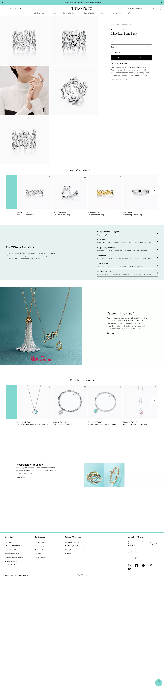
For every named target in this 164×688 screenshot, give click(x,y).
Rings (130, 24)
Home (112, 24)
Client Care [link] (21, 8)
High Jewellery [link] (38, 13)
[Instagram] (129, 565)
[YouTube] (129, 568)
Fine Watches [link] (89, 13)
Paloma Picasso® (117, 30)
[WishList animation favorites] (154, 8)
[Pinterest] (144, 565)
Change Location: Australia (15, 575)
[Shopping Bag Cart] (160, 8)
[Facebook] (137, 565)
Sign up (136, 558)
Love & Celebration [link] (70, 13)
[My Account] (148, 8)
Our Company (40, 537)
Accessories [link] (116, 13)
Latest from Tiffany (135, 537)
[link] (10, 8)
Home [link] (103, 13)
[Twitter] (151, 565)
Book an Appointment (135, 8)
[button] (3, 8)
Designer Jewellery (121, 24)
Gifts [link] (129, 13)
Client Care (8, 537)
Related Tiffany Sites (73, 537)
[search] (3, 8)
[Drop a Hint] (111, 41)
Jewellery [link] (53, 13)
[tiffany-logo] (82, 8)
